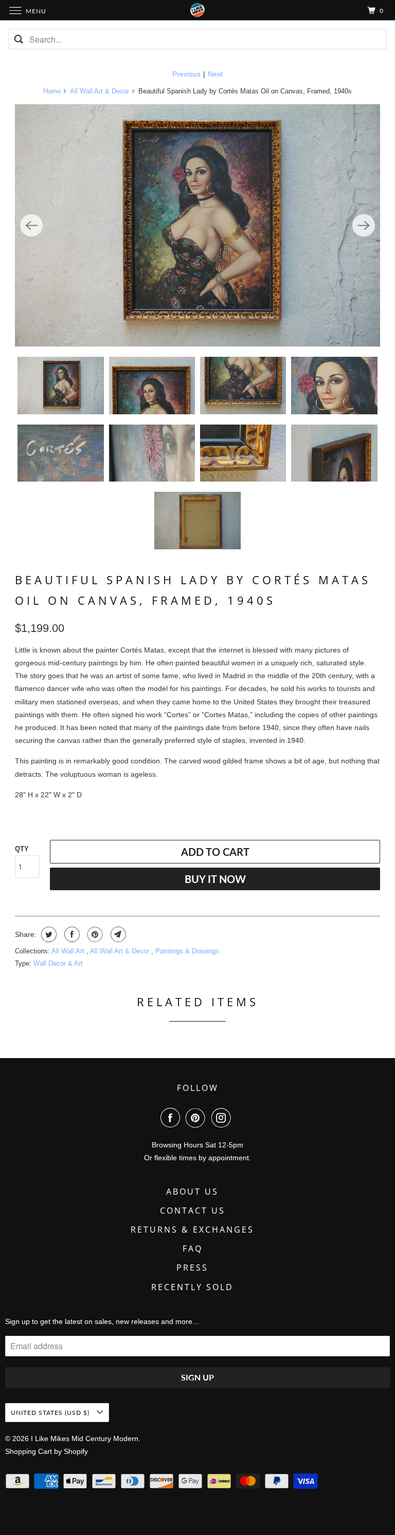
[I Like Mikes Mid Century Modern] (197, 10)
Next (215, 74)
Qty (22, 849)
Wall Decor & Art (58, 963)
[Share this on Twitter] (48, 934)
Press (192, 1267)
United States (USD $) (51, 1412)
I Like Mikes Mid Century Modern (84, 1438)
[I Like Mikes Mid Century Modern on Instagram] (223, 1117)
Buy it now (215, 879)
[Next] (363, 225)
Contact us (192, 1210)
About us (192, 1191)
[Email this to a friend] (117, 934)
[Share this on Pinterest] (94, 934)
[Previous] (31, 225)
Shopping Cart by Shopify (46, 1451)
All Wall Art (68, 951)
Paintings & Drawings (187, 951)
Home (52, 91)
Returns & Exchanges (192, 1229)
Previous (186, 74)
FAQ (193, 1248)
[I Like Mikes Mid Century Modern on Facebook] (172, 1117)
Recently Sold (192, 1287)
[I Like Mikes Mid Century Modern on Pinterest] (197, 1117)
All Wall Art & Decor (99, 91)
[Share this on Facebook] (71, 934)
